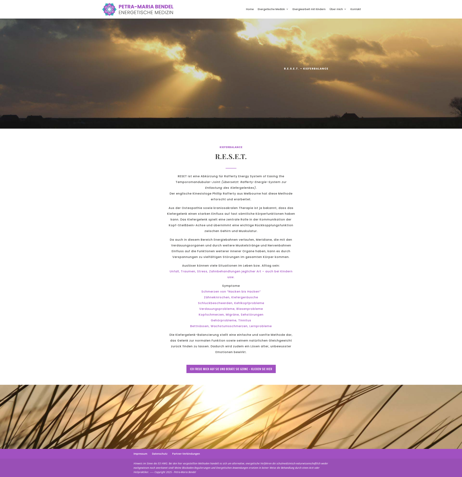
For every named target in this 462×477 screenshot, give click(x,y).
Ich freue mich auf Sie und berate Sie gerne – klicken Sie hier (231, 369)
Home (250, 9)
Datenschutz (159, 453)
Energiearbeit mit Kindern (309, 9)
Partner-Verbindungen (186, 453)
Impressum (140, 453)
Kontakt (355, 9)
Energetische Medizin (271, 9)
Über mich (336, 9)
